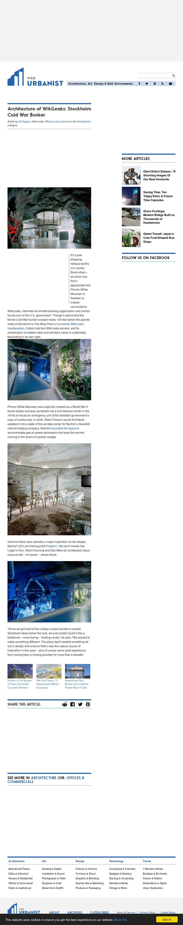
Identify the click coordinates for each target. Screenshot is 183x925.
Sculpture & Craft (51, 883)
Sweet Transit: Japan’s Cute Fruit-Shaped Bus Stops (158, 237)
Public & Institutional (19, 888)
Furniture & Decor (86, 873)
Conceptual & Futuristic (122, 869)
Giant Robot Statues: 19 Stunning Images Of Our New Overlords (159, 175)
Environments (124, 83)
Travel (147, 861)
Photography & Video (54, 878)
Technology (116, 861)
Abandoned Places (19, 869)
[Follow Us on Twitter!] (147, 83)
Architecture (77, 83)
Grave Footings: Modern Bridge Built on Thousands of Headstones (159, 217)
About (54, 912)
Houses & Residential (20, 878)
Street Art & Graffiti (52, 888)
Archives (74, 912)
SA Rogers (25, 121)
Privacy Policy (147, 912)
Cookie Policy (167, 912)
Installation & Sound (53, 873)
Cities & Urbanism (18, 873)
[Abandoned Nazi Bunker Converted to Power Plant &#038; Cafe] (77, 671)
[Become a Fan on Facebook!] (139, 83)
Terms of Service (126, 912)
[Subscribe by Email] (170, 83)
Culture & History (152, 878)
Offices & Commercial (57, 121)
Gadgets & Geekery (120, 873)
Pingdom (51, 546)
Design (99, 83)
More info (120, 919)
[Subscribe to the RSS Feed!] (162, 83)
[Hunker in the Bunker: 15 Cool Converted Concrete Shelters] (20, 671)
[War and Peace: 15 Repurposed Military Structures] (48, 671)
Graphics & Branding (87, 878)
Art (90, 83)
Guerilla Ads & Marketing (90, 883)
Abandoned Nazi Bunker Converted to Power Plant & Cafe (76, 684)
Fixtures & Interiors (86, 869)
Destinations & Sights (155, 883)
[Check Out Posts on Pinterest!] (155, 83)
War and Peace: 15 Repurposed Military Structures (47, 684)
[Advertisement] (91, 31)
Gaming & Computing (121, 878)
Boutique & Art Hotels (155, 873)
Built (110, 83)
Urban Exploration (153, 888)
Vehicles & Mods (118, 883)
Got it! (167, 919)
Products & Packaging (88, 888)
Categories (99, 912)
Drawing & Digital (51, 869)
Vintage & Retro (118, 888)
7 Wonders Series (153, 869)
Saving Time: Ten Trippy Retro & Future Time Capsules (158, 196)
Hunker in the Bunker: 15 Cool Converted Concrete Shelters (20, 684)
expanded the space (63, 428)
